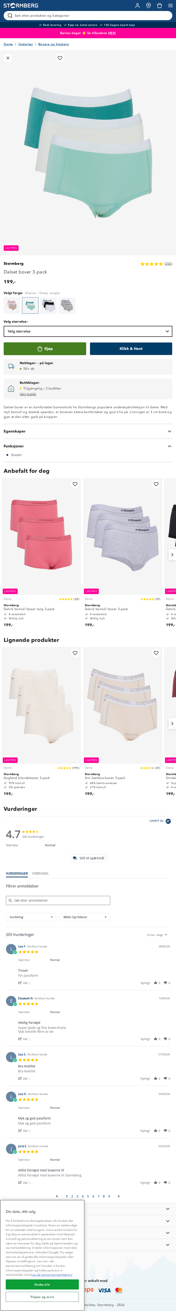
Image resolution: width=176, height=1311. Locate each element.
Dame (8, 44)
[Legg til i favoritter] (60, 58)
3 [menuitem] (77, 1196)
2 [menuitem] (72, 1196)
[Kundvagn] (159, 5)
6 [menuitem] (93, 1196)
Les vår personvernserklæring (51, 1274)
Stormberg (14, 263)
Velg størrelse (19, 331)
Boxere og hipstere (53, 44)
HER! (112, 33)
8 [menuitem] (104, 1196)
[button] (25, 983)
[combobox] (31, 917)
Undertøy (25, 44)
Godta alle (42, 1284)
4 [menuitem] (83, 1196)
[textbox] (169, 937)
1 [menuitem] (67, 1196)
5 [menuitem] (88, 1196)
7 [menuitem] (98, 1196)
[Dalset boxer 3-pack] (12, 305)
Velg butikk (28, 394)
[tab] (88, 858)
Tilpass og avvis (42, 1297)
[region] (42, 1255)
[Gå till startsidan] (21, 6)
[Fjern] (166, 15)
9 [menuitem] (109, 1196)
